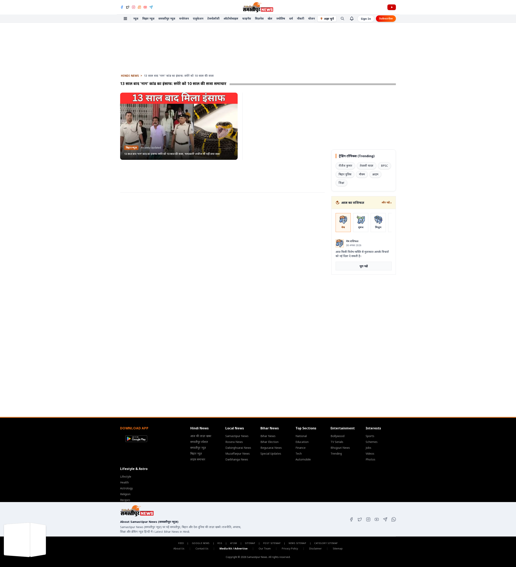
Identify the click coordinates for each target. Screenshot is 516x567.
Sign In (366, 19)
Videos (370, 453)
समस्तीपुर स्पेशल (199, 442)
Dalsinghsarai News (238, 448)
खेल (270, 18)
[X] (127, 7)
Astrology (126, 488)
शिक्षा (341, 183)
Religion (125, 494)
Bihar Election (269, 442)
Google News (201, 543)
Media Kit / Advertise (234, 548)
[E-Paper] (139, 7)
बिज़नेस (259, 18)
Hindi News (130, 75)
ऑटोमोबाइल (231, 18)
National (301, 436)
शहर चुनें (329, 19)
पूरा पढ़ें (364, 266)
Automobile (303, 459)
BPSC (384, 165)
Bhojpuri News (340, 448)
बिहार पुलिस (345, 174)
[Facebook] (122, 7)
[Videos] (391, 7)
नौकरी (300, 18)
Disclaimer (315, 548)
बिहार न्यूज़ (148, 18)
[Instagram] (133, 7)
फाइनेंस (246, 18)
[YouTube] (145, 7)
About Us (178, 548)
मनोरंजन (184, 18)
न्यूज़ (135, 18)
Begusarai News (271, 448)
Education (302, 442)
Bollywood (337, 436)
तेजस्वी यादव (366, 165)
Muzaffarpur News (237, 453)
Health (124, 482)
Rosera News (234, 442)
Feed (181, 543)
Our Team (265, 548)
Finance (300, 448)
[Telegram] (151, 7)
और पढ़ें (387, 203)
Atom (233, 543)
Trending (336, 453)
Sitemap (250, 543)
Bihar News (268, 436)
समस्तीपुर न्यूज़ (166, 18)
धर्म (291, 18)
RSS (219, 543)
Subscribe (386, 18)
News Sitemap (297, 543)
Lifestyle (125, 476)
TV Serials (337, 442)
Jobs (368, 448)
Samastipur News (237, 436)
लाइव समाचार (197, 459)
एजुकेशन (198, 18)
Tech (298, 453)
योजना (312, 18)
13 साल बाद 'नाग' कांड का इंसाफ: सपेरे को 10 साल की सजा (179, 75)
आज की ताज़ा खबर (200, 436)
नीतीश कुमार (345, 165)
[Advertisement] (258, 35)
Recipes (125, 500)
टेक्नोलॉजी (213, 18)
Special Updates (270, 453)
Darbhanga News (236, 459)
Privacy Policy (290, 548)
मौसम (362, 174)
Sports (370, 436)
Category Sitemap (326, 543)
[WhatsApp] (393, 519)
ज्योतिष (280, 18)
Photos (370, 459)
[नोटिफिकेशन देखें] (352, 19)
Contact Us (202, 548)
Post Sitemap (272, 543)
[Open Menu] (125, 19)
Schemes (372, 442)
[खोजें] (342, 18)
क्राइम (375, 174)
